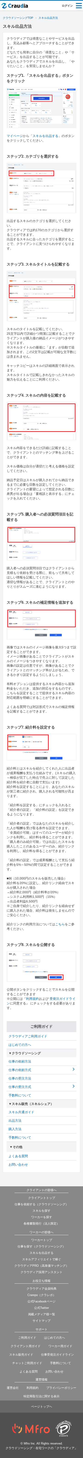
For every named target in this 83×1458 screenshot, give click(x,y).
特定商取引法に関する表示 (41, 1396)
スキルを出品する (45, 136)
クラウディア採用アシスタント (41, 1272)
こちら (60, 924)
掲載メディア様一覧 (41, 1314)
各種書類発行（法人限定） (41, 1223)
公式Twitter (41, 1308)
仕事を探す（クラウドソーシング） (41, 1246)
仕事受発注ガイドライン (57, 1354)
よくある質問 (29, 1371)
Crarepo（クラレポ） (41, 1295)
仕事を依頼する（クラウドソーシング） (41, 1204)
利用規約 (32, 998)
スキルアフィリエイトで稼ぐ (41, 1259)
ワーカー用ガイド (60, 1346)
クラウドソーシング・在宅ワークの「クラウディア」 (41, 1448)
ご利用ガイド (27, 1337)
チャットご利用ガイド (27, 1363)
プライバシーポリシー (61, 1387)
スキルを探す (41, 1210)
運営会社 (13, 1387)
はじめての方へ (54, 1337)
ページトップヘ (41, 1406)
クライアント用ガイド (26, 1346)
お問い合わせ (54, 1371)
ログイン (67, 5)
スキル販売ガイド (21, 1354)
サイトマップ (41, 1320)
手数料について (60, 1363)
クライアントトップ (41, 1198)
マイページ (15, 136)
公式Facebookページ (41, 1301)
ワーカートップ (41, 1240)
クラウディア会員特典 (41, 1288)
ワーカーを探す (41, 1217)
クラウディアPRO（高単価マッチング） (41, 1265)
